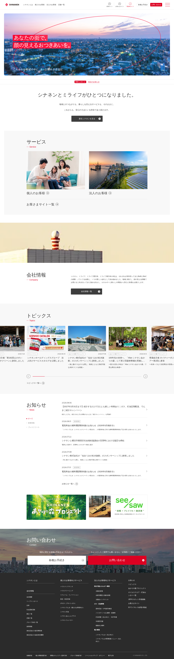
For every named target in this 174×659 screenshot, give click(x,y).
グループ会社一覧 (32, 622)
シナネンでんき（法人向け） (105, 635)
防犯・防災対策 (65, 599)
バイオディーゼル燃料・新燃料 (105, 613)
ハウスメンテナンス (66, 586)
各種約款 (29, 655)
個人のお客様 (40, 5)
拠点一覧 (29, 614)
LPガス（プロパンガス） (68, 603)
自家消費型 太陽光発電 (103, 595)
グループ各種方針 (76, 655)
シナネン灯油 (64, 612)
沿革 (28, 605)
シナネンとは (28, 5)
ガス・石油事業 (99, 604)
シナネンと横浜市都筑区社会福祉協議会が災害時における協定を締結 (93, 440)
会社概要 (29, 597)
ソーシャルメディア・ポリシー (95, 655)
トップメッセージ (32, 601)
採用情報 (29, 626)
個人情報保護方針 (41, 655)
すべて (30, 418)
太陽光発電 (99, 591)
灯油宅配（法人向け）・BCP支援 (106, 617)
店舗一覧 (61, 5)
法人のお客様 (51, 5)
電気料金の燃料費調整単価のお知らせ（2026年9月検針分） (89, 425)
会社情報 (30, 591)
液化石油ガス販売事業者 (34, 631)
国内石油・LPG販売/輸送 (104, 608)
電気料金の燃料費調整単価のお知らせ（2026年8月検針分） (89, 471)
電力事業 (97, 630)
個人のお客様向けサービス (71, 580)
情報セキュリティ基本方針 (58, 655)
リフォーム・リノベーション (69, 595)
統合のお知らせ (93, 82)
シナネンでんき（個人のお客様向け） (72, 607)
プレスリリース (33, 427)
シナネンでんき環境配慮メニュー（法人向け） (108, 640)
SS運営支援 (99, 621)
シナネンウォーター (66, 620)
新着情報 (31, 423)
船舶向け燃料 (100, 625)
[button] (28, 376)
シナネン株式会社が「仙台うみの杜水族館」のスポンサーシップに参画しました (98, 456)
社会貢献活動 (31, 609)
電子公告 (111, 655)
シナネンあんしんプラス (68, 616)
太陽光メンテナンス (102, 599)
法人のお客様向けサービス (105, 580)
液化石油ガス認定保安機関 (35, 635)
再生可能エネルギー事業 (102, 586)
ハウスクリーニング (66, 590)
